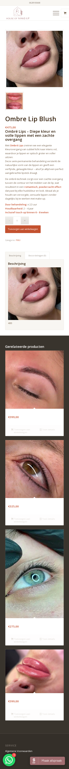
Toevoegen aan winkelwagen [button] (21, 431)
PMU (18, 240)
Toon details (48, 429)
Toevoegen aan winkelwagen (23, 229)
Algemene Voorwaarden (18, 751)
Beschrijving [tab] (15, 255)
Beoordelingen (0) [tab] (37, 255)
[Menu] (54, 13)
